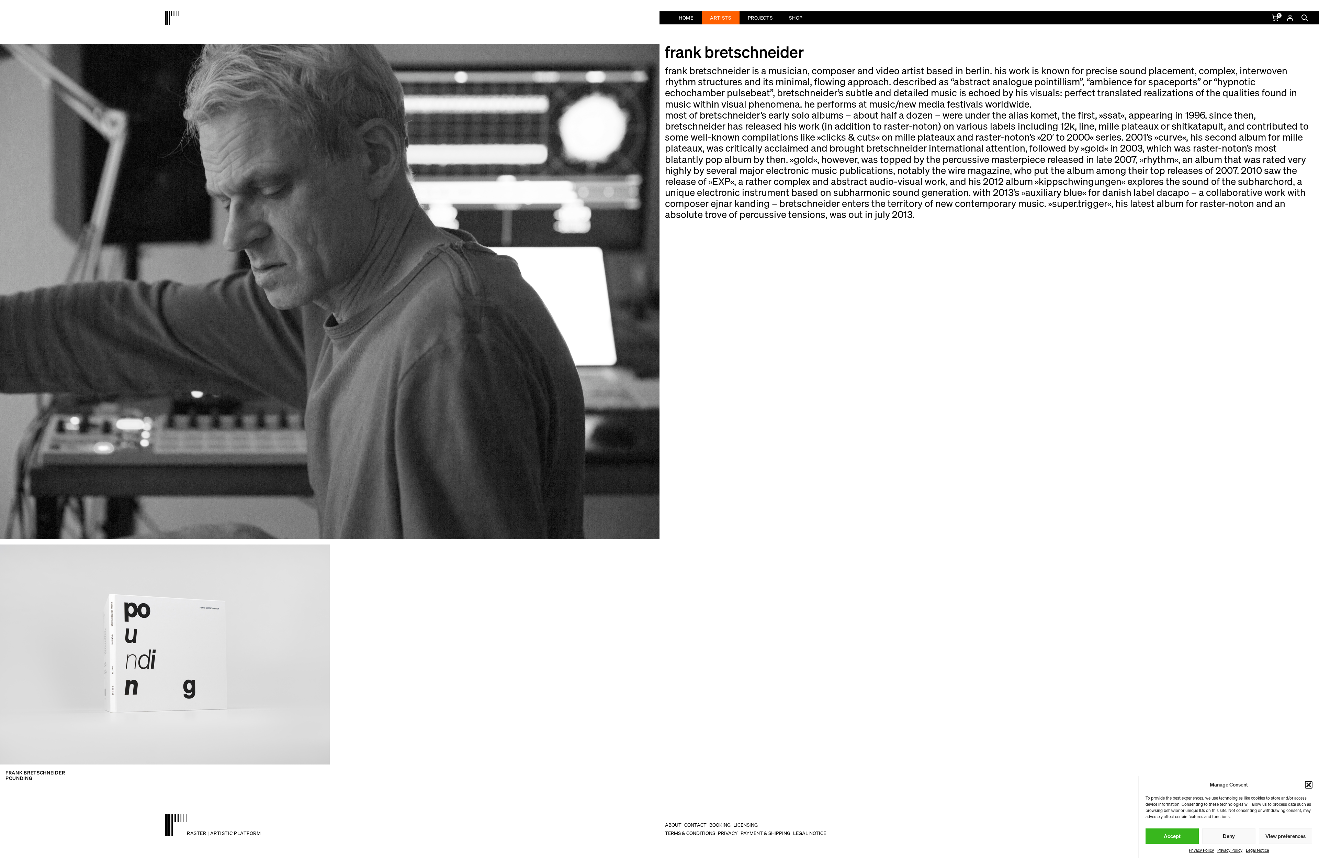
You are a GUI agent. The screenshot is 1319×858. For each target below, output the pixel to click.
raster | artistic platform (224, 833)
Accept (1172, 836)
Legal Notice (1257, 850)
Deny (1229, 836)
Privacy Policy (1201, 850)
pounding (19, 778)
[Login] (1290, 18)
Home (686, 17)
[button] (1308, 784)
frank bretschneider (35, 772)
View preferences (1285, 836)
